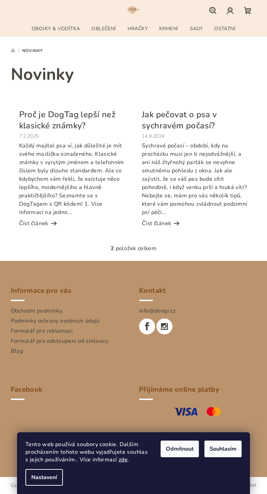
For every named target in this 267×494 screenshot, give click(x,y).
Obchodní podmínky (37, 311)
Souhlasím (223, 449)
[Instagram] (164, 326)
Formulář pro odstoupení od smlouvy (59, 341)
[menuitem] (56, 29)
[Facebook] (147, 326)
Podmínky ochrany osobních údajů (55, 321)
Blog (17, 351)
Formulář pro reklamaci (42, 331)
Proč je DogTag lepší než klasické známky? (67, 120)
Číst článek (33, 223)
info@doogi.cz (157, 311)
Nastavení (44, 477)
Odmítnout (180, 449)
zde (123, 459)
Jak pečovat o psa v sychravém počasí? (179, 120)
